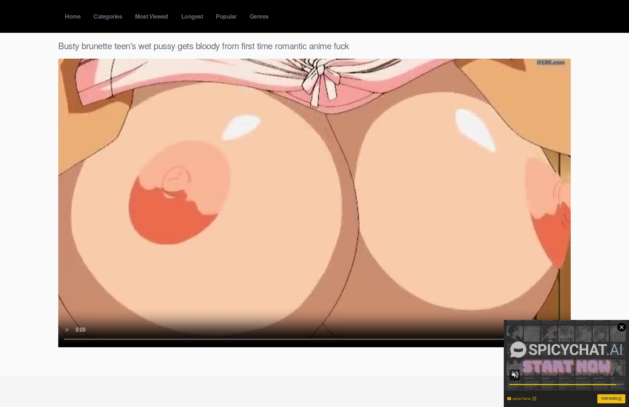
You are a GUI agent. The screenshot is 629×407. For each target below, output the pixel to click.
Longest (192, 16)
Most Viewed (151, 16)
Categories (108, 16)
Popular (226, 16)
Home (72, 16)
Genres (259, 16)
